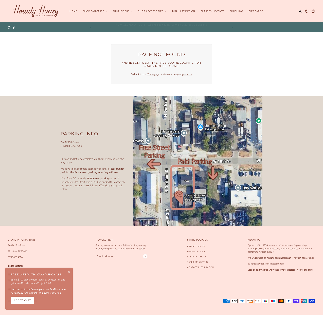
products (187, 74)
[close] (69, 271)
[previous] (90, 27)
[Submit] (145, 256)
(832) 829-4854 (15, 257)
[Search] (300, 11)
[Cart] (313, 11)
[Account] (307, 11)
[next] (232, 27)
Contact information (200, 267)
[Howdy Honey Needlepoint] (36, 11)
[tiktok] (13, 27)
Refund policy (196, 251)
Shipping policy (197, 257)
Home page (153, 74)
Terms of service (197, 262)
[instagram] (9, 27)
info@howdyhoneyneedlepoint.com (266, 263)
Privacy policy (196, 246)
